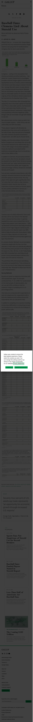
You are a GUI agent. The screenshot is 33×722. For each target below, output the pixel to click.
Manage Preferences (21, 367)
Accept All (9, 367)
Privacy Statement (18, 363)
